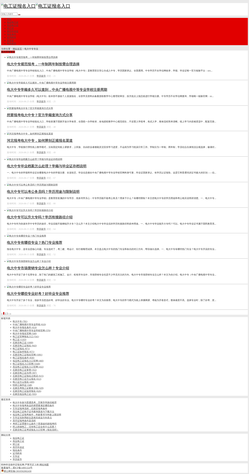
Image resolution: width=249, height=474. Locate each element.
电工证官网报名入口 (26, 336)
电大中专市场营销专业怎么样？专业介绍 (38, 268)
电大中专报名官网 (25, 333)
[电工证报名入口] (35, 6)
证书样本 (11, 37)
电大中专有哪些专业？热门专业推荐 (34, 242)
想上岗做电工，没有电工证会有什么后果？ (34, 427)
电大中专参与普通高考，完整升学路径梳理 (34, 402)
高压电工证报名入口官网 (28, 367)
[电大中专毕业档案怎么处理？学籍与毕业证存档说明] (34, 159)
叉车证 (10, 40)
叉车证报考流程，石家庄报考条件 (30, 408)
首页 (9, 19)
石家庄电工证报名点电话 (28, 376)
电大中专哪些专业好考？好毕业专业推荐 (38, 294)
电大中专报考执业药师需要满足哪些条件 (33, 405)
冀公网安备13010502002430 (17, 471)
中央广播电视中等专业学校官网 (31, 330)
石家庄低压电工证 (25, 394)
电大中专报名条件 (25, 327)
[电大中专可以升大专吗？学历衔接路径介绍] (30, 210)
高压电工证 (12, 25)
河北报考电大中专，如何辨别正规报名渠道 (40, 140)
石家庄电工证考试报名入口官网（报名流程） (36, 430)
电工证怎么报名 (23, 382)
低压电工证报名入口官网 (28, 361)
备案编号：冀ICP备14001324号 (16, 467)
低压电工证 (12, 22)
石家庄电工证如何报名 (27, 391)
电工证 (19, 339)
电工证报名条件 (23, 358)
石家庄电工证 (23, 342)
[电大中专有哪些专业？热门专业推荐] (26, 236)
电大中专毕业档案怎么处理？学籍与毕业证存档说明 (46, 166)
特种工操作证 (22, 385)
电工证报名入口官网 (26, 364)
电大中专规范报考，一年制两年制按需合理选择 (43, 64)
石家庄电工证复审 (25, 370)
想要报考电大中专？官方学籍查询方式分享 (40, 115)
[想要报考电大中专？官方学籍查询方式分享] (30, 108)
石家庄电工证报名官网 (27, 355)
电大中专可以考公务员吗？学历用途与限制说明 (43, 191)
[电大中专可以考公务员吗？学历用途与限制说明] (32, 185)
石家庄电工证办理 (25, 373)
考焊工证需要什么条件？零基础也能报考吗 (34, 423)
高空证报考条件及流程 (24, 420)
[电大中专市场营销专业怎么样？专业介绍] (29, 261)
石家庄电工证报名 (25, 345)
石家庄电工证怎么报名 (27, 379)
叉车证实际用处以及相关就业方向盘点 (32, 417)
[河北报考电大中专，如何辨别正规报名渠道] (30, 133)
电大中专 (20, 321)
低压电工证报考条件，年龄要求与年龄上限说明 (37, 414)
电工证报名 (21, 348)
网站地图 (44, 464)
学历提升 (11, 43)
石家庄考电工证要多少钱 (28, 388)
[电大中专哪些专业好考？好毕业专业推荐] (29, 287)
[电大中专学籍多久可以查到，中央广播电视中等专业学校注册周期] (41, 83)
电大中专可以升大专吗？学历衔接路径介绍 (40, 217)
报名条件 (11, 34)
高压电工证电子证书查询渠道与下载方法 (33, 411)
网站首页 (17, 49)
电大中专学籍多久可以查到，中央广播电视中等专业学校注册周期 (57, 89)
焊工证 (10, 28)
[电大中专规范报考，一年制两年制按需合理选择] (32, 57)
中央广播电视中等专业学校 (29, 324)
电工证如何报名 (23, 351)
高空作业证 (12, 31)
